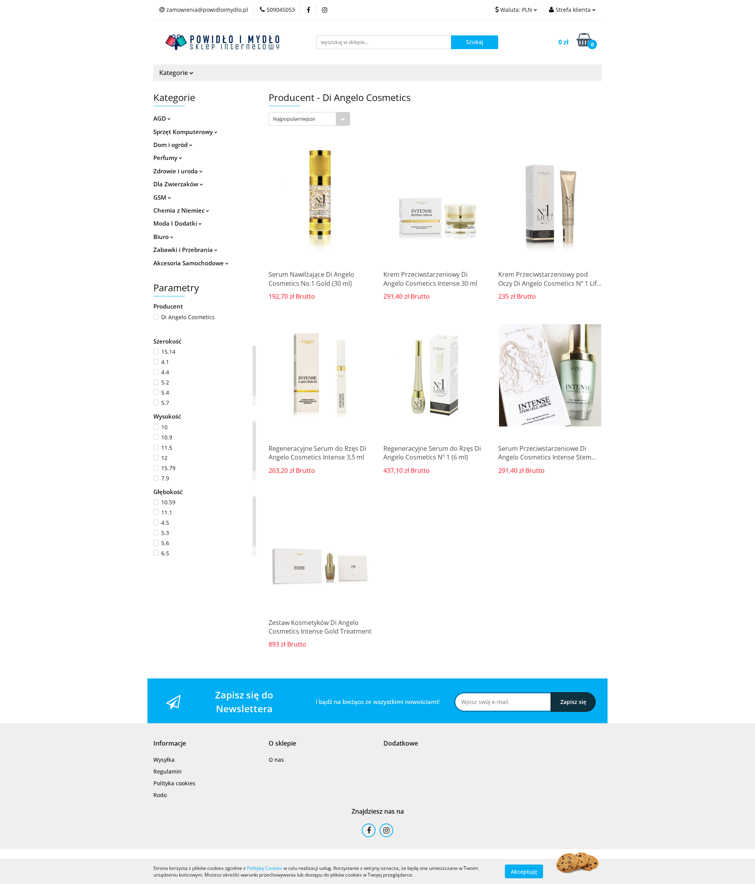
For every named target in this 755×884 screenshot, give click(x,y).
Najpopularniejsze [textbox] (294, 118)
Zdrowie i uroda (176, 171)
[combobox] (309, 119)
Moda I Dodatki (176, 223)
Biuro (161, 237)
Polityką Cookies (264, 868)
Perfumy (166, 158)
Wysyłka (164, 759)
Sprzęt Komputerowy (183, 132)
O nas (276, 759)
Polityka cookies (174, 783)
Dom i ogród (171, 145)
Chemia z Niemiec (179, 210)
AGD (160, 118)
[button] (169, 743)
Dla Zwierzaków (176, 184)
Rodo (160, 795)
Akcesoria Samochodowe (189, 263)
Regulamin (167, 771)
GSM (160, 197)
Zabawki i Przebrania (183, 250)
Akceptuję (524, 871)
